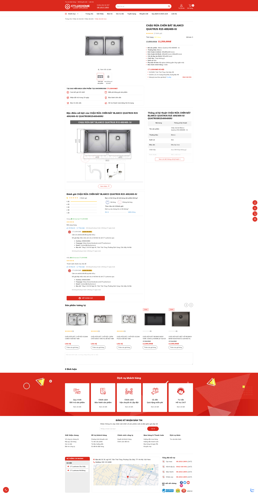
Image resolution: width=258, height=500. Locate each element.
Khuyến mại (147, 446)
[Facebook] (181, 482)
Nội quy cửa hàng (70, 442)
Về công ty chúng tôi (72, 439)
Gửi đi (153, 429)
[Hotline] (6, 490)
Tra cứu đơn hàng (70, 2)
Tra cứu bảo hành (175, 439)
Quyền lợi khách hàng (124, 439)
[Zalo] (252, 489)
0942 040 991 (187, 77)
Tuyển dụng (131, 14)
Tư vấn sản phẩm (97, 442)
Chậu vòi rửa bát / (78, 19)
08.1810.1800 (103, 7)
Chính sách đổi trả (123, 442)
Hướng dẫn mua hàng (151, 439)
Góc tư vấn (120, 14)
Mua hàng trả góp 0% (151, 444)
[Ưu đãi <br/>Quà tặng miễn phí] (155, 391)
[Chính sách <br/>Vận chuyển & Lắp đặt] (129, 391)
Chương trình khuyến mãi (99, 439)
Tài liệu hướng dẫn (97, 444)
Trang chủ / (68, 19)
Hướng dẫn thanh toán (151, 442)
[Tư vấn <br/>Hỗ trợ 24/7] (181, 391)
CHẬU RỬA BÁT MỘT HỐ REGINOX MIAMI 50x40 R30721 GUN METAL (180, 338)
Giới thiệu (100, 14)
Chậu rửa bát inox (101, 19)
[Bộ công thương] (168, 490)
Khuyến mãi (144, 14)
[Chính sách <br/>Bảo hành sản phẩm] (103, 391)
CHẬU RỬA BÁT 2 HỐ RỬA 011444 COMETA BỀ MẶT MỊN (76, 338)
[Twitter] (184, 482)
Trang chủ (89, 14)
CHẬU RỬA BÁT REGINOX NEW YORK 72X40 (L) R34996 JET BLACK (154, 338)
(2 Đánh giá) (158, 33)
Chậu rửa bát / (89, 19)
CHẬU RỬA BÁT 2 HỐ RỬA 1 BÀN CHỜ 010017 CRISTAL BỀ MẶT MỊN (102, 338)
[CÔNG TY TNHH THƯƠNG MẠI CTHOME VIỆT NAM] (77, 6)
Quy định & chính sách (160, 14)
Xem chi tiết (77, 407)
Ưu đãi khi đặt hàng (97, 446)
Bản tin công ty (70, 446)
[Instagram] (181, 485)
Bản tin (109, 14)
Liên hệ (91, 2)
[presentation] (143, 45)
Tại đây (168, 77)
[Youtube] (188, 482)
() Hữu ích (72, 228)
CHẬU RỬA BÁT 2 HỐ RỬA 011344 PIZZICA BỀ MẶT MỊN (128, 338)
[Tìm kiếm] (169, 6)
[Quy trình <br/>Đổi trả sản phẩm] (77, 391)
